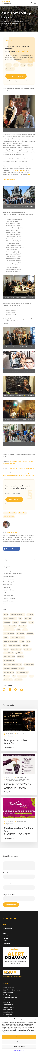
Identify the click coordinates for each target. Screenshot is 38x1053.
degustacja (27, 618)
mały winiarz (20, 633)
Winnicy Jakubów (19, 170)
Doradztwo (6, 936)
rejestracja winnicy (9, 656)
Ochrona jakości (8, 584)
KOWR (18, 630)
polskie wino (27, 649)
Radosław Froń (18, 21)
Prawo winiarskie (8, 595)
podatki (25, 645)
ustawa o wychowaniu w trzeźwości (14, 668)
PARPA (22, 641)
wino (13, 676)
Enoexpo (23, 622)
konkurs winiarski (9, 516)
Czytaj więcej (8, 747)
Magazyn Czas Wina (20, 473)
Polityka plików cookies (18, 1050)
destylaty (15, 622)
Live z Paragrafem (8, 579)
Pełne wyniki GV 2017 (10, 179)
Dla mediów (6, 943)
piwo (5, 645)
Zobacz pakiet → (14, 499)
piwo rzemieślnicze (14, 645)
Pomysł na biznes (8, 590)
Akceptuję (19, 1037)
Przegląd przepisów (9, 598)
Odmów (19, 1042)
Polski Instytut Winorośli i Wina (18, 468)
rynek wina (20, 656)
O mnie (5, 931)
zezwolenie (18, 679)
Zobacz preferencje (19, 1046)
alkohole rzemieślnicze (17, 614)
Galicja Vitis (22, 513)
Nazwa (5, 873)
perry (28, 641)
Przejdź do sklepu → (16, 76)
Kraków (25, 630)
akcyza (6, 614)
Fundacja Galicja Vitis (10, 513)
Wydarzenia (15, 23)
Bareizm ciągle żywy (9, 571)
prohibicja (19, 653)
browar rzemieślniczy (10, 618)
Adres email (7, 884)
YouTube (5, 941)
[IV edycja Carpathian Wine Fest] (19, 720)
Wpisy (4, 933)
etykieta (31, 622)
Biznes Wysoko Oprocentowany (13, 573)
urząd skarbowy (29, 664)
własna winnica (8, 679)
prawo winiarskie (8, 653)
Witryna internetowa (9, 894)
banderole (30, 614)
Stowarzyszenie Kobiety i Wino (25, 475)
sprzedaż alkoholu (9, 660)
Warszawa (7, 676)
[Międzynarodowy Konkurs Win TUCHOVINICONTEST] (19, 808)
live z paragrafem (9, 633)
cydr (20, 618)
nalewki (6, 637)
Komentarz (6, 860)
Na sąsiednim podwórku (10, 582)
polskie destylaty (16, 649)
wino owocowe (22, 676)
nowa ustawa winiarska (17, 637)
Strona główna (7, 928)
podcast (6, 649)
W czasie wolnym (8, 601)
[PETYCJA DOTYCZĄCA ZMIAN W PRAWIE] (19, 764)
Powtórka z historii (8, 593)
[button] (35, 1019)
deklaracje (7, 622)
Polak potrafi (7, 23)
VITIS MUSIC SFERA (22, 672)
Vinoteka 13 (30, 468)
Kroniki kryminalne (8, 576)
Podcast (5, 938)
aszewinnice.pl (11, 475)
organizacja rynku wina (10, 641)
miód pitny (30, 633)
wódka (31, 676)
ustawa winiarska (9, 672)
